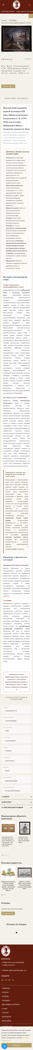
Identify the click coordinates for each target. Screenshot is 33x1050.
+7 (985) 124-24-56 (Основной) (12, 962)
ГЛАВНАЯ (6, 988)
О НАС (4, 1009)
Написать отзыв (8, 913)
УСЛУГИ (5, 992)
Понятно (16, 1045)
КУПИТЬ (5, 996)
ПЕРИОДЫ (12, 20)
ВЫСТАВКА (6, 1021)
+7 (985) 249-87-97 (8, 965)
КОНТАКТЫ (6, 1017)
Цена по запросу (8, 86)
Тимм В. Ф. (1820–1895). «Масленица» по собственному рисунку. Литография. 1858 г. (25, 885)
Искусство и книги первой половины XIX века (16, 23)
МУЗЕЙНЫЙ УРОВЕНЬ (8, 11)
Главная (4, 20)
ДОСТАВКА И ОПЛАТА (11, 1004)
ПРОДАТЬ (6, 1000)
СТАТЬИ (5, 1013)
